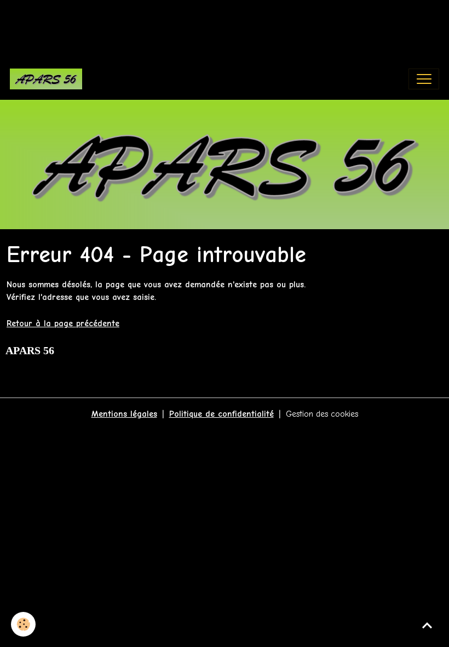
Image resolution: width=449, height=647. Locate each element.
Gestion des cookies (322, 414)
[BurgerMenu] (423, 79)
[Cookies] (23, 624)
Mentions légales (124, 414)
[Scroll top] (427, 625)
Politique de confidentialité (221, 414)
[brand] (48, 79)
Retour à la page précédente (63, 323)
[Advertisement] (199, 24)
